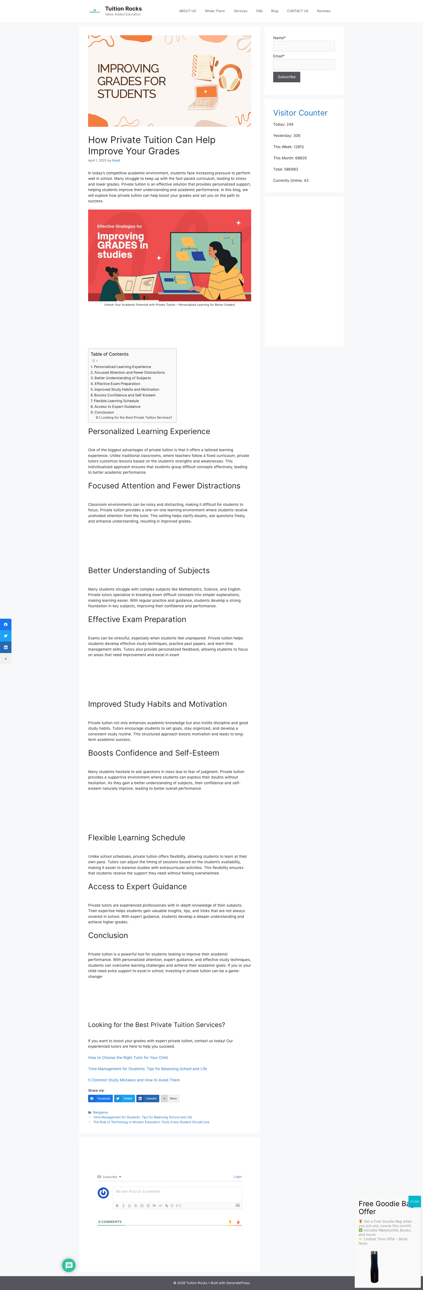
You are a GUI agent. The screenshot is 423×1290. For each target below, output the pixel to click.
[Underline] (129, 1205)
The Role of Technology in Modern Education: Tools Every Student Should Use (151, 1122)
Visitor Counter (300, 112)
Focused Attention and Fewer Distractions (130, 372)
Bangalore (100, 1112)
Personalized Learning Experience (122, 366)
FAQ (259, 11)
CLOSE (414, 1201)
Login (237, 1176)
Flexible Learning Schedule (116, 401)
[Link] (166, 1205)
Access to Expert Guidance (117, 406)
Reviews (323, 11)
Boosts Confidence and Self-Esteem (125, 395)
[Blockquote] (154, 1205)
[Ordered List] (142, 1205)
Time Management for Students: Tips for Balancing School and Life (147, 1069)
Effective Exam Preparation (117, 383)
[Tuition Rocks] (94, 11)
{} (172, 1205)
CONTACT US (297, 11)
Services (240, 11)
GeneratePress (238, 1283)
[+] (178, 1205)
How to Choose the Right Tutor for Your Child (128, 1057)
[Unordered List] (148, 1205)
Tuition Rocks (123, 8)
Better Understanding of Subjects (123, 378)
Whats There (215, 11)
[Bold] (117, 1205)
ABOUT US (187, 11)
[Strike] (136, 1205)
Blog (274, 11)
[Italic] (123, 1205)
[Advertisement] (169, 330)
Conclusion (104, 412)
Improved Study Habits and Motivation (127, 389)
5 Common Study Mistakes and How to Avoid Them (134, 1080)
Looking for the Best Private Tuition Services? (136, 418)
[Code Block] (160, 1205)
